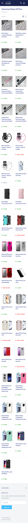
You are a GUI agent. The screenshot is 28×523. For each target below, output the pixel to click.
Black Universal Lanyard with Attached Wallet (20, 91)
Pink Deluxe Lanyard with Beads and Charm (7, 63)
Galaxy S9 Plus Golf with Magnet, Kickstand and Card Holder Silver (6, 388)
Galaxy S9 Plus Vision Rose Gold (21, 334)
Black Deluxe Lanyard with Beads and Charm (7, 35)
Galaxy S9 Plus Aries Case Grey (21, 255)
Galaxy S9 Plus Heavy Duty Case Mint (7, 229)
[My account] (24, 3)
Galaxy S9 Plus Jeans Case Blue (21, 444)
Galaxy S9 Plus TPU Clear (20, 281)
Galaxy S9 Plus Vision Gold (7, 334)
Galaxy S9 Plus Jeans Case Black (7, 472)
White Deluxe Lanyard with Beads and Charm (21, 63)
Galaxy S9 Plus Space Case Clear (21, 174)
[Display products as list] (25, 16)
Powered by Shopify (6, 519)
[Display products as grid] (23, 16)
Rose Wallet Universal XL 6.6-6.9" (21, 202)
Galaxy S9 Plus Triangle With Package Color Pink (20, 387)
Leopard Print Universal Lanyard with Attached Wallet (7, 119)
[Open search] (21, 3)
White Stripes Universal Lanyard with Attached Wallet (21, 119)
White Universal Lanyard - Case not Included (6, 175)
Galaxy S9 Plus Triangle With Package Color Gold (6, 417)
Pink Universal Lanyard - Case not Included (20, 147)
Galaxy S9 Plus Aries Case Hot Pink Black (7, 255)
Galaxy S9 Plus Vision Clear (7, 307)
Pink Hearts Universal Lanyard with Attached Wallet (7, 91)
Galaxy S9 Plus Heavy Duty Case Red (21, 229)
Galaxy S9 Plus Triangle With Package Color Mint (6, 445)
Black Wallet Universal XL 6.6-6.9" (7, 202)
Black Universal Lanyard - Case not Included (6, 147)
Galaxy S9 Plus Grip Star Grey (20, 360)
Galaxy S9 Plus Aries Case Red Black (7, 281)
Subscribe (6, 507)
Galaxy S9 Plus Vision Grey (21, 307)
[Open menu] (2, 3)
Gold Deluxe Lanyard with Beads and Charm (21, 35)
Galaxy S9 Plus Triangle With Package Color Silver (21, 417)
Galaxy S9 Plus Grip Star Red (6, 360)
